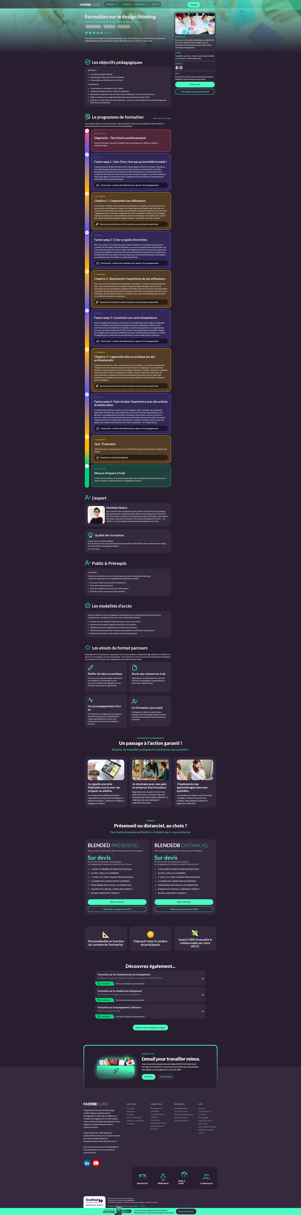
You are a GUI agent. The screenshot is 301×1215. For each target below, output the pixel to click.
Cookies (142, 1206)
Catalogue (126, 4)
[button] (111, 4)
